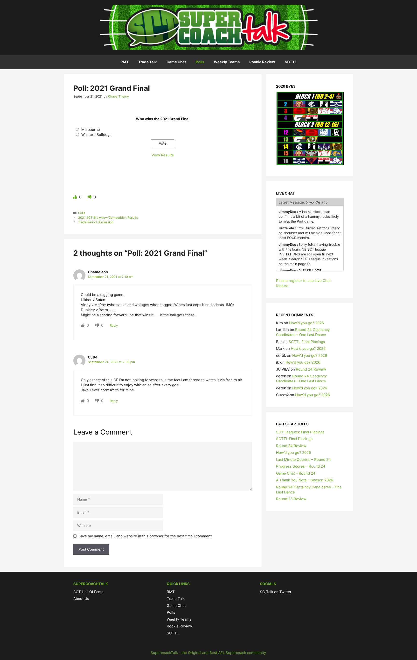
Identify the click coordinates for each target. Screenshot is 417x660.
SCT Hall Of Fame (88, 592)
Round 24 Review (311, 369)
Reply (114, 325)
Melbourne (90, 129)
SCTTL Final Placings (307, 341)
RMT (124, 62)
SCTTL (291, 62)
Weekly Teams (227, 62)
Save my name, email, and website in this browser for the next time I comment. (145, 536)
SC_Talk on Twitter (276, 592)
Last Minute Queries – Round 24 (303, 459)
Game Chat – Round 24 (295, 473)
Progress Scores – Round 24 (300, 466)
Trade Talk (147, 62)
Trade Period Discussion (95, 222)
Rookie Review (262, 62)
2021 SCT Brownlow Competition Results (108, 217)
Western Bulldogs (96, 134)
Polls (200, 62)
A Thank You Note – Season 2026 (304, 480)
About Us (81, 598)
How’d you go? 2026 (306, 323)
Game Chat (176, 62)
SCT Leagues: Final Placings (300, 432)
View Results (163, 155)
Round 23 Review (291, 499)
